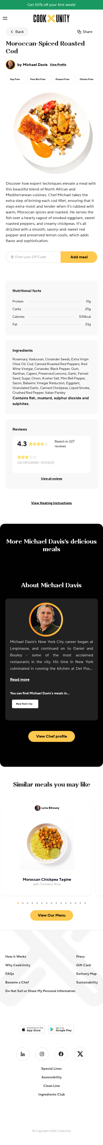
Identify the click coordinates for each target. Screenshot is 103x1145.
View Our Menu (51, 915)
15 (85, 903)
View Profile (58, 64)
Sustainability (87, 982)
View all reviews (51, 479)
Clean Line (51, 1086)
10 (61, 903)
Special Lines (51, 1069)
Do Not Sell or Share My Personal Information (40, 991)
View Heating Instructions (51, 503)
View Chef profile (51, 736)
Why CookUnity (17, 965)
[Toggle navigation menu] (5, 18)
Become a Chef (17, 982)
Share (87, 31)
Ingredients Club (51, 1094)
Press (80, 957)
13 (75, 903)
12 (70, 903)
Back (19, 31)
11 (65, 903)
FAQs (9, 974)
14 (80, 903)
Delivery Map (86, 974)
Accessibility (51, 1077)
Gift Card (83, 965)
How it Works (15, 957)
